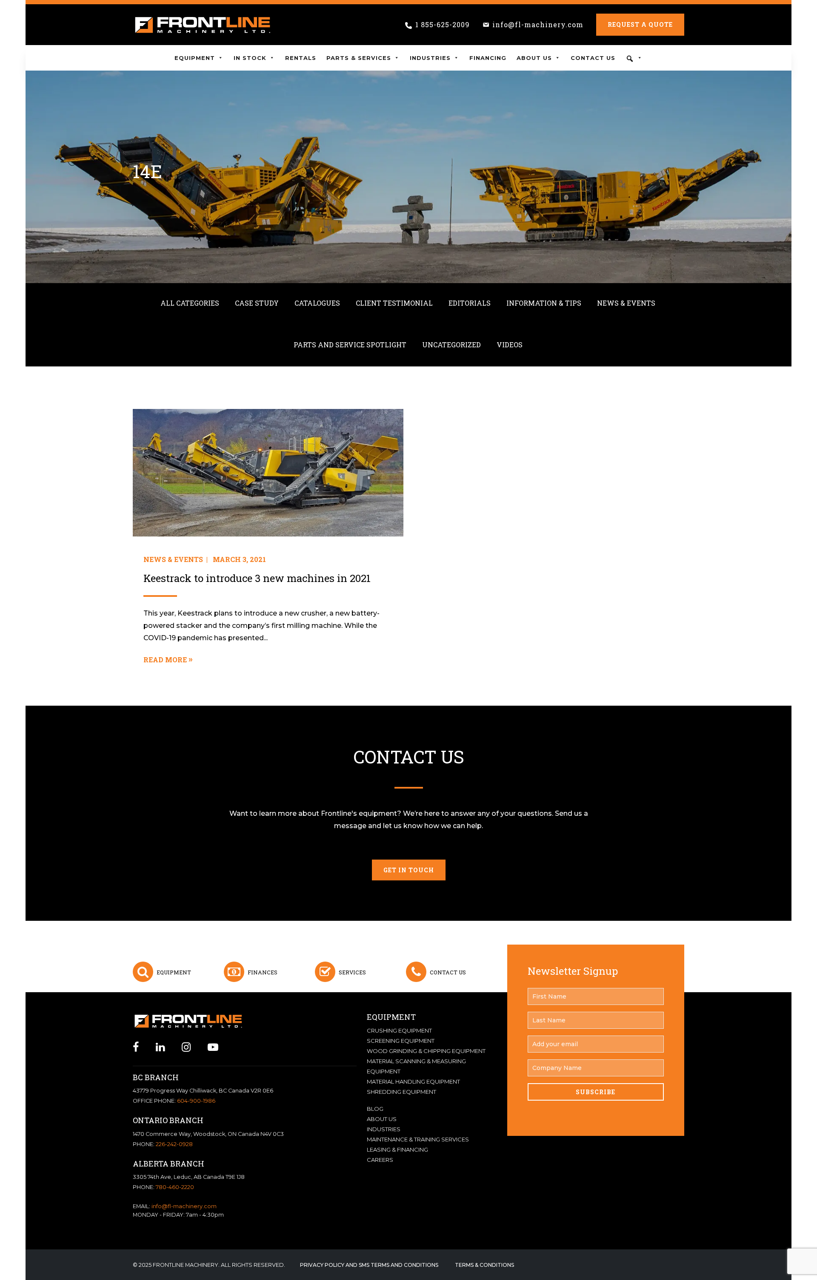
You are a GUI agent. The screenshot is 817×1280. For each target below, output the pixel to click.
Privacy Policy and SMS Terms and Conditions (369, 1265)
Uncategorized (451, 344)
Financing (487, 57)
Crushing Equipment (399, 1030)
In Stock (250, 57)
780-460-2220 (175, 1187)
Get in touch (408, 870)
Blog (375, 1108)
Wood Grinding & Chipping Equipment (426, 1050)
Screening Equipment (400, 1040)
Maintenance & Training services (418, 1139)
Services (352, 972)
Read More (165, 659)
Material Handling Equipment (413, 1081)
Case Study (257, 302)
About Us (534, 57)
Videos (510, 344)
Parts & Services (358, 57)
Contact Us (593, 57)
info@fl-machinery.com (537, 24)
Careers (380, 1159)
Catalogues (317, 302)
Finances (262, 972)
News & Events (626, 302)
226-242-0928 (174, 1144)
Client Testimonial (394, 302)
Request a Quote (640, 24)
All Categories (189, 302)
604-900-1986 (196, 1101)
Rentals (300, 57)
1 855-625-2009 (442, 24)
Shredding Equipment (401, 1091)
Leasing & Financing (397, 1149)
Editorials (469, 302)
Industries (430, 57)
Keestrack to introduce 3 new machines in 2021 (257, 578)
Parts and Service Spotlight (350, 344)
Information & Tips (543, 302)
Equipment (194, 57)
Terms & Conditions (484, 1265)
